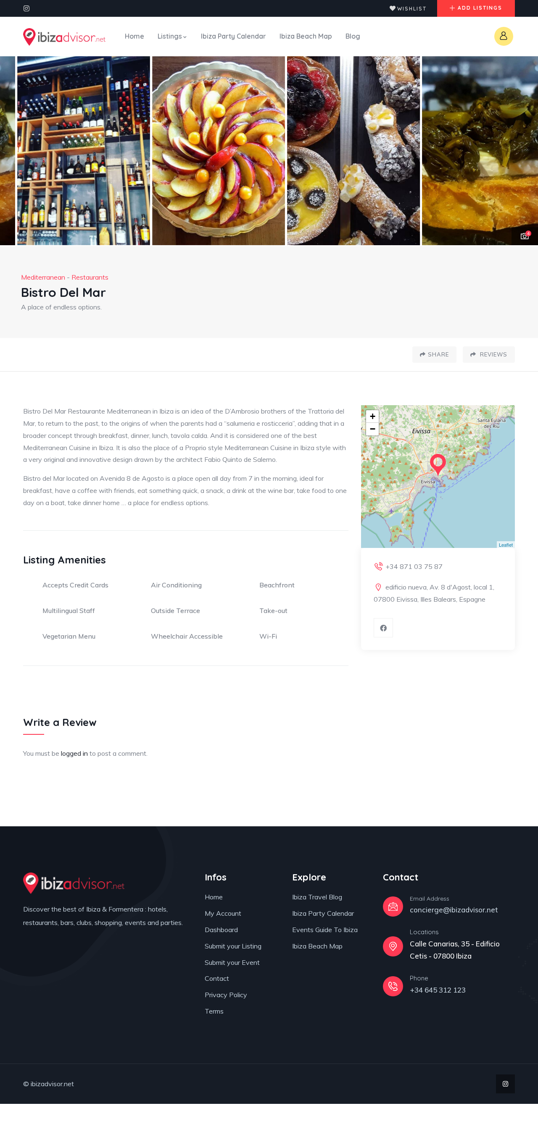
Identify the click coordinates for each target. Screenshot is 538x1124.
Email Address (429, 898)
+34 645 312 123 (438, 989)
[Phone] (393, 986)
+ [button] (372, 416)
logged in (74, 753)
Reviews (492, 354)
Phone (419, 978)
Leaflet (506, 544)
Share (438, 354)
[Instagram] (26, 8)
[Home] (64, 37)
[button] (523, 151)
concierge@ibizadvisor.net (454, 909)
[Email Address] (393, 906)
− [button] (372, 429)
